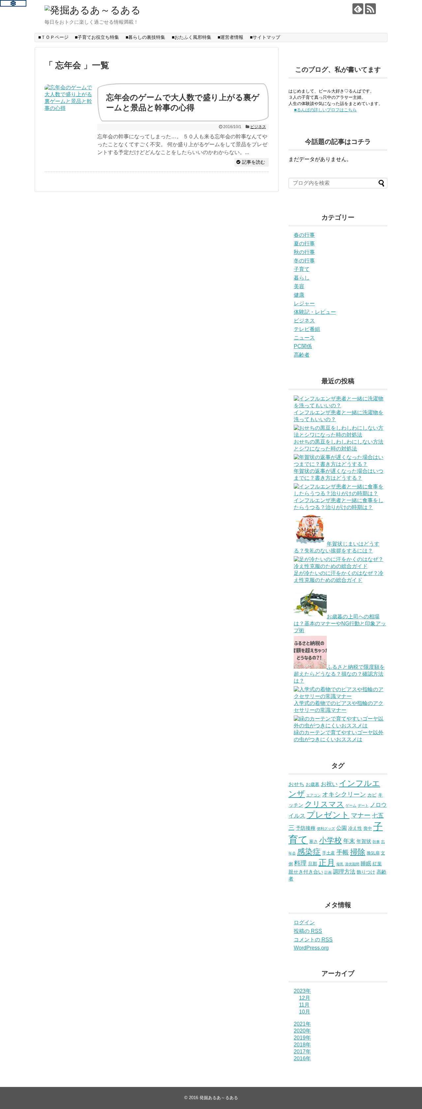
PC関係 (303, 346)
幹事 (376, 842)
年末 (349, 841)
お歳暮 (312, 784)
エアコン (313, 795)
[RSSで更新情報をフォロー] (370, 8)
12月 (304, 998)
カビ (372, 795)
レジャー (304, 303)
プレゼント (328, 814)
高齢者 (302, 355)
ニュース (304, 337)
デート (363, 805)
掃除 (357, 852)
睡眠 (366, 863)
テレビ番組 (307, 329)
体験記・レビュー (315, 312)
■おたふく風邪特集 (191, 37)
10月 (304, 1011)
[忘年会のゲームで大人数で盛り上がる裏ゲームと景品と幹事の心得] (69, 109)
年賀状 (363, 841)
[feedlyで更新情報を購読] (357, 8)
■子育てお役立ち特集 (97, 37)
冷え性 (355, 828)
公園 (341, 828)
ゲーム (351, 805)
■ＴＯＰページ (53, 37)
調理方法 (344, 872)
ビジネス (258, 126)
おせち (296, 784)
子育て (302, 269)
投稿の (308, 931)
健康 (299, 295)
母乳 (340, 864)
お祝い (329, 784)
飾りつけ (366, 872)
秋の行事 (304, 252)
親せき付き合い (305, 872)
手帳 (342, 852)
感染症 (309, 852)
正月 (326, 862)
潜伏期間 (352, 864)
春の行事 (304, 235)
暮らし (302, 278)
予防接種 (306, 828)
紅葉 (377, 863)
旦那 (312, 863)
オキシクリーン (344, 794)
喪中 (367, 828)
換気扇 (373, 853)
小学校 (330, 840)
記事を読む (253, 162)
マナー (361, 815)
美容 (299, 286)
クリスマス (324, 804)
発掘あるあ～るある (218, 1097)
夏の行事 (304, 243)
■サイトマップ (265, 37)
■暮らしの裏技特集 (145, 37)
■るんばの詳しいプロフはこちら (325, 109)
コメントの (313, 939)
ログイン (304, 922)
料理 (300, 863)
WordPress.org (311, 948)
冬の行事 (304, 260)
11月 (304, 1005)
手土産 (328, 853)
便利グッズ (326, 828)
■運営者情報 (230, 37)
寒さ (313, 841)
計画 (328, 872)
